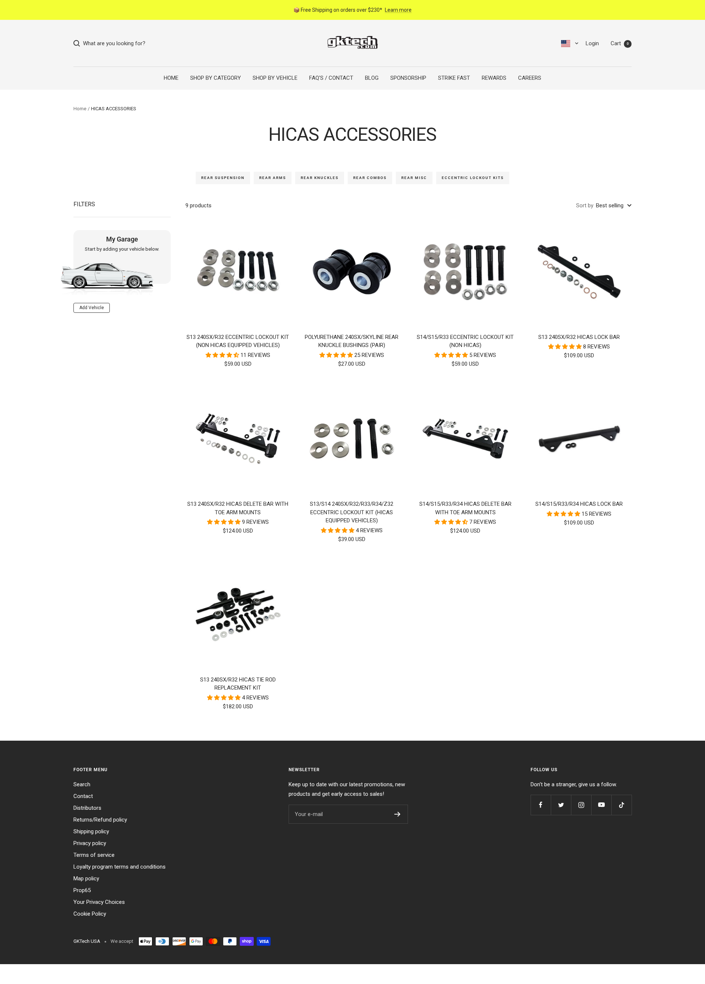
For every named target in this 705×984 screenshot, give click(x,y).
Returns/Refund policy (100, 819)
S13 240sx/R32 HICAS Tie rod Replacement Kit (238, 683)
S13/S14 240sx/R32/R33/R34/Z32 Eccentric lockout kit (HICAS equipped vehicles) (351, 512)
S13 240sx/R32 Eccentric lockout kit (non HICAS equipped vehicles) (238, 341)
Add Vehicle (91, 307)
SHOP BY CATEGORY (215, 78)
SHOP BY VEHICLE (275, 78)
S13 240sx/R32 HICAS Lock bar (579, 337)
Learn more (398, 10)
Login (592, 43)
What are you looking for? (112, 43)
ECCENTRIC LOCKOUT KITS (473, 178)
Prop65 (82, 890)
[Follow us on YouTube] (601, 805)
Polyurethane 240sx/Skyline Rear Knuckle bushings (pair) (351, 341)
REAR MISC (414, 178)
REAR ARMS (272, 178)
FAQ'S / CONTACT (331, 78)
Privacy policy (89, 843)
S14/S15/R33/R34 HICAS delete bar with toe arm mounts (465, 508)
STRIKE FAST (454, 78)
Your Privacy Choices (99, 902)
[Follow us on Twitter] (561, 805)
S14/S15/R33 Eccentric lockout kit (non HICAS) (465, 341)
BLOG (372, 78)
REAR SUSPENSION (223, 178)
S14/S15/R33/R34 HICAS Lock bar (579, 504)
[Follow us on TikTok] (621, 805)
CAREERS (529, 78)
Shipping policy (91, 831)
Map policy (86, 878)
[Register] (397, 814)
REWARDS (494, 78)
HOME (171, 78)
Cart (620, 43)
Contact (83, 796)
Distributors (87, 808)
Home (79, 108)
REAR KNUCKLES (320, 178)
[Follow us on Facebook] (541, 805)
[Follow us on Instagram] (581, 805)
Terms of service (94, 855)
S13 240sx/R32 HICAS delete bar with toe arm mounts (237, 508)
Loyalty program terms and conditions (119, 866)
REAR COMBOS (370, 178)
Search (81, 784)
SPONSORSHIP (408, 78)
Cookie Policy (89, 913)
